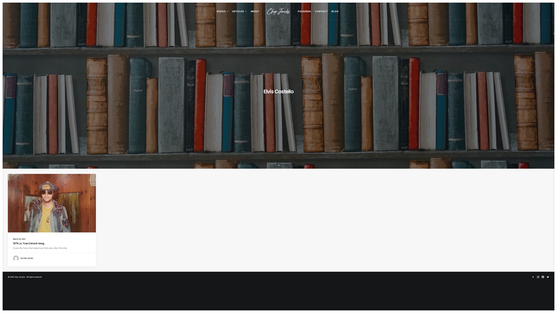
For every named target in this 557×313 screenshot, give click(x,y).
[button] (52, 203)
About (255, 11)
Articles (238, 11)
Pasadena (304, 11)
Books (221, 11)
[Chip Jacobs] (278, 11)
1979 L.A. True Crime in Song (28, 243)
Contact (321, 11)
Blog (335, 11)
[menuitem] (222, 11)
